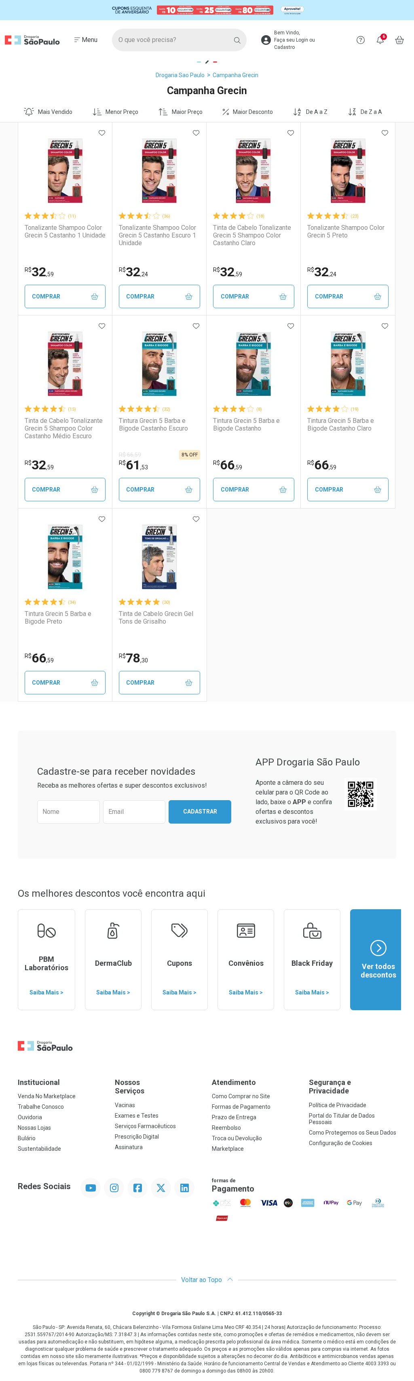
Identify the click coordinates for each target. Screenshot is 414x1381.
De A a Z (316, 112)
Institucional (39, 1082)
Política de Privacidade (337, 1105)
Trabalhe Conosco (41, 1107)
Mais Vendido (55, 112)
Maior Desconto (253, 112)
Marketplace (228, 1149)
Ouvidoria (30, 1117)
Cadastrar (200, 811)
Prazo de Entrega (234, 1117)
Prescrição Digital (137, 1136)
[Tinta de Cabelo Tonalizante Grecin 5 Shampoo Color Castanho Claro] (253, 170)
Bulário (27, 1138)
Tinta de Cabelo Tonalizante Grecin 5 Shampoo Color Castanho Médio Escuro (64, 428)
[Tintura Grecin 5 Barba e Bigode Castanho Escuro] (159, 363)
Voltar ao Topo (202, 1280)
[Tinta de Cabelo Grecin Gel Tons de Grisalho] (159, 557)
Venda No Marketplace (47, 1096)
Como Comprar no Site (241, 1096)
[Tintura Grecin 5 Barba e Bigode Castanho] (253, 363)
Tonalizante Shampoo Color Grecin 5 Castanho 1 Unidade (65, 231)
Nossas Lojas (34, 1128)
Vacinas (125, 1105)
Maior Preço (187, 112)
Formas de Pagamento (241, 1107)
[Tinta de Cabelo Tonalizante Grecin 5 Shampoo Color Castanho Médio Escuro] (65, 363)
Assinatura (129, 1147)
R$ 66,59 (130, 455)
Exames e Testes (136, 1115)
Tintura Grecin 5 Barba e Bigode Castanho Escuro (153, 424)
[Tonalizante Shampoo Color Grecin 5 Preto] (348, 170)
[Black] (207, 10)
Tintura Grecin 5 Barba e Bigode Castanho (246, 424)
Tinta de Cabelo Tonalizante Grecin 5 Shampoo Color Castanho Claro (252, 235)
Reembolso (226, 1128)
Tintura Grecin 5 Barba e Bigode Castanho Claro (340, 424)
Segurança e (330, 1086)
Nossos (129, 1086)
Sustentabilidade (39, 1149)
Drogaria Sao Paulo (180, 75)
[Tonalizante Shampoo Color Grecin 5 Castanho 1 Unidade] (65, 170)
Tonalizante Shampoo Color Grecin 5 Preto (345, 231)
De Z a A (371, 112)
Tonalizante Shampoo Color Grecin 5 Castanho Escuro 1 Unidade (157, 235)
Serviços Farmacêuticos (145, 1126)
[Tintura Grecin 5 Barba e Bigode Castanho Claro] (348, 363)
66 (227, 464)
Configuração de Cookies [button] (340, 1143)
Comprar (46, 296)
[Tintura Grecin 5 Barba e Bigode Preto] (65, 557)
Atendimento (234, 1082)
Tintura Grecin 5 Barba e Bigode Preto (58, 617)
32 (39, 271)
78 (133, 658)
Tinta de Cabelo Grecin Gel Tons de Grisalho (156, 617)
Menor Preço (122, 112)
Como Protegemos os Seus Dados (352, 1132)
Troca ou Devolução (237, 1138)
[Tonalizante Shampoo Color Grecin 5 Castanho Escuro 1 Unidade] (159, 170)
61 (133, 464)
